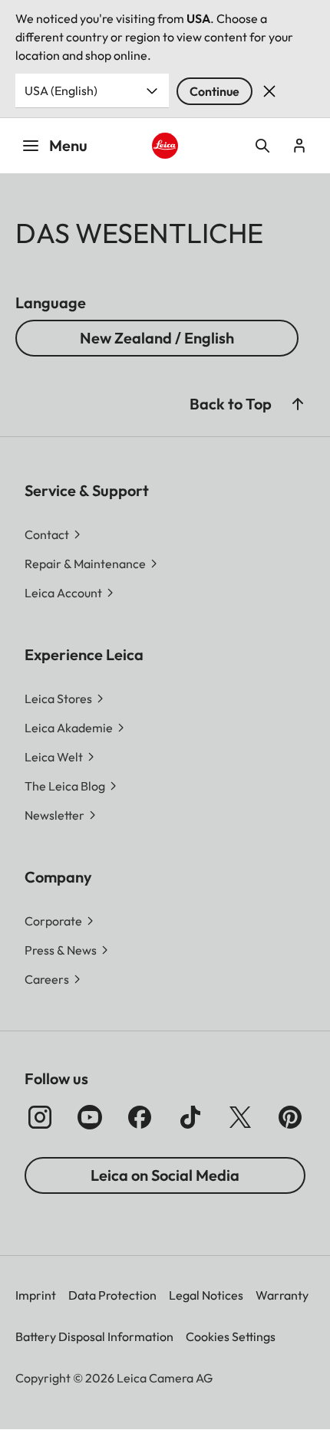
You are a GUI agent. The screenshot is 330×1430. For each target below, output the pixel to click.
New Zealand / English (157, 337)
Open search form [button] (262, 145)
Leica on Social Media (165, 1175)
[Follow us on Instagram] (40, 1117)
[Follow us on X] (240, 1117)
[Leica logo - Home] (165, 146)
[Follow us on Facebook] (139, 1117)
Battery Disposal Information (94, 1336)
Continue (214, 91)
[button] (298, 404)
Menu (68, 145)
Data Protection (112, 1295)
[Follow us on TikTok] (190, 1117)
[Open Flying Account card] (299, 145)
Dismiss (269, 91)
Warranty (282, 1295)
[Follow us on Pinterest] (290, 1117)
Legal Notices (206, 1295)
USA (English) (61, 90)
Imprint (35, 1295)
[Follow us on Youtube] (89, 1117)
